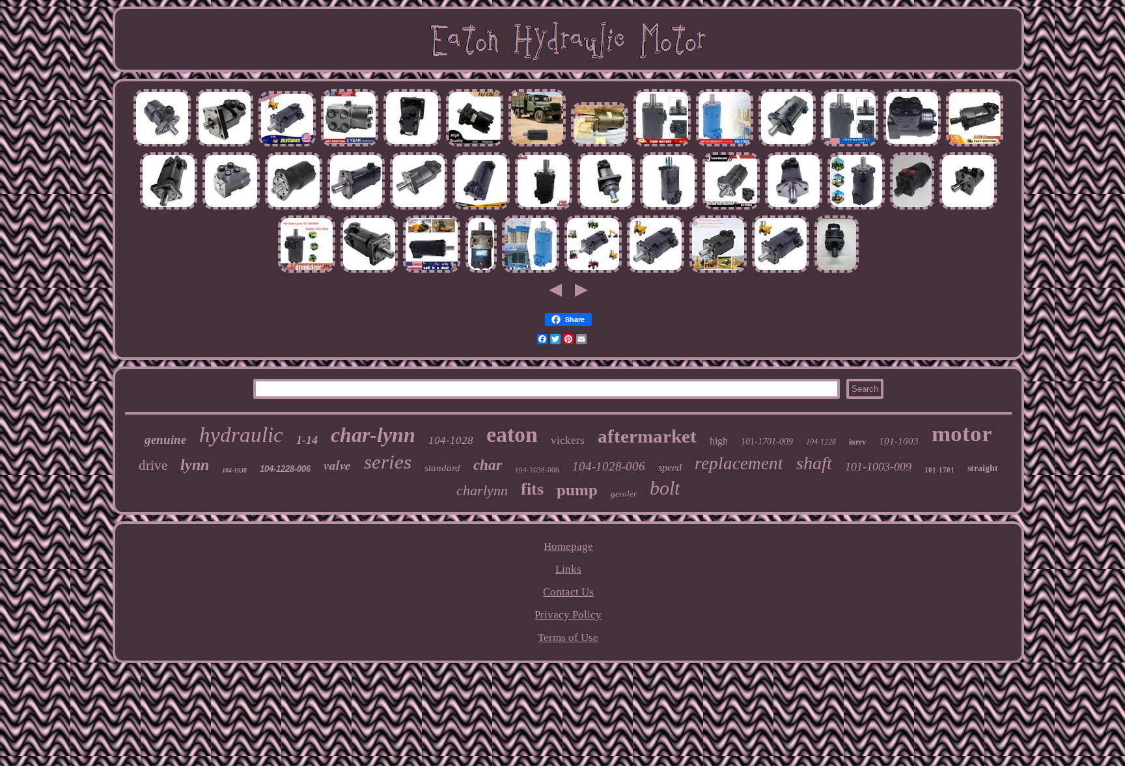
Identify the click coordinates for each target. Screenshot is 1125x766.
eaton (512, 434)
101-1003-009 (878, 466)
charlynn (482, 490)
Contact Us (568, 592)
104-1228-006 (285, 469)
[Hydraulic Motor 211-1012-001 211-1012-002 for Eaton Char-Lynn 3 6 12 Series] (231, 207)
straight (982, 468)
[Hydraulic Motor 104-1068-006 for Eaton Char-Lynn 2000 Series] (356, 207)
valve (337, 465)
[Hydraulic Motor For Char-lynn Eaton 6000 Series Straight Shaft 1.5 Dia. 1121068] (169, 207)
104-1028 (450, 440)
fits (532, 489)
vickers (568, 440)
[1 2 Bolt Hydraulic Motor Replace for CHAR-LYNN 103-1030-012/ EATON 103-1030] (294, 207)
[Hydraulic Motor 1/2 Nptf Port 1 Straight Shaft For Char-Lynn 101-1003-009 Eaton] (307, 270)
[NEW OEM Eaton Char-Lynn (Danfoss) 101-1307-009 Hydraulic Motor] (600, 144)
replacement (739, 463)
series (387, 461)
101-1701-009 (767, 441)
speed (670, 467)
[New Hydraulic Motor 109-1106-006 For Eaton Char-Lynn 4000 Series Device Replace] (287, 144)
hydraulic (241, 434)
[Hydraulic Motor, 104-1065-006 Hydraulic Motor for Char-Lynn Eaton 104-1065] (537, 144)
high (719, 440)
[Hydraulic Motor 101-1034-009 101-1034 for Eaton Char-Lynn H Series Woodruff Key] (162, 144)
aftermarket (647, 436)
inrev (857, 441)
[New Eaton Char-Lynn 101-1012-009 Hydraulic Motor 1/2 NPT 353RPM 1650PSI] (968, 207)
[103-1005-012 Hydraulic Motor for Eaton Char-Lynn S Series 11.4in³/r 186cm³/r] (731, 207)
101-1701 (939, 470)
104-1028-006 (608, 466)
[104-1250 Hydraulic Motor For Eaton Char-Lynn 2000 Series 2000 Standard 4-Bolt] (419, 207)
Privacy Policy (568, 615)
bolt (665, 488)
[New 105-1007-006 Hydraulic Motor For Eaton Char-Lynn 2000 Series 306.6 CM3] (606, 207)
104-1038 (234, 470)
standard (442, 468)
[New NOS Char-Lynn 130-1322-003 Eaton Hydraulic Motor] (836, 270)
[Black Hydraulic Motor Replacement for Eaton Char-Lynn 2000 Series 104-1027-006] (669, 207)
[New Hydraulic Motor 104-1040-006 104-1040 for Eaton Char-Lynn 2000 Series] (787, 144)
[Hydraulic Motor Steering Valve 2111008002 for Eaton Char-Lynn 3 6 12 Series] (912, 144)
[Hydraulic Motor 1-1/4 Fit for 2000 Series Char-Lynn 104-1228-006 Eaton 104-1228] (725, 144)
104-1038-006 (537, 470)
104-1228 (821, 441)
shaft (814, 463)
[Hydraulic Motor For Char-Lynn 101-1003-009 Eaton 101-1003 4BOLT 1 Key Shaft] (662, 144)
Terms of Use (568, 637)
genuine (165, 439)
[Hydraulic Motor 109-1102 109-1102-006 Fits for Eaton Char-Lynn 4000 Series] (544, 207)
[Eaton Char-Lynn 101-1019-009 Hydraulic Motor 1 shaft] (481, 270)
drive (153, 465)
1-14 (307, 439)
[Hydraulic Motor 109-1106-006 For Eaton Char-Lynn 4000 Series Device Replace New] (856, 207)
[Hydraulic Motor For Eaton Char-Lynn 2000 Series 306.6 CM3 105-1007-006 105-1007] (412, 144)
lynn (194, 464)
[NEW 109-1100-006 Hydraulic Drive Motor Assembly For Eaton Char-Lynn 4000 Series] (718, 270)
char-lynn (373, 434)
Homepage (568, 546)
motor (962, 433)
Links (568, 569)
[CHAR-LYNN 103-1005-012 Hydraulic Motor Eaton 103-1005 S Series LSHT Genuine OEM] (912, 207)
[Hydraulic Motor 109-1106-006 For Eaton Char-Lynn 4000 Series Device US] (432, 270)
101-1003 (899, 441)
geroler (624, 494)
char (487, 465)
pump (577, 490)
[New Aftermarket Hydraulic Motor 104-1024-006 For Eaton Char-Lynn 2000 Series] (794, 207)
